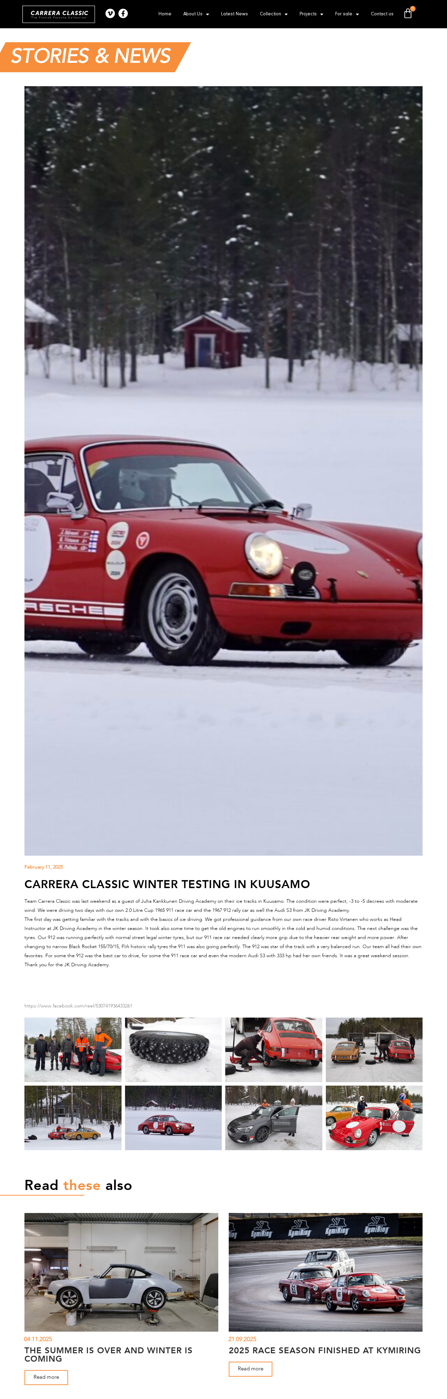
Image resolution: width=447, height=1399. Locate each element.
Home (165, 14)
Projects (308, 14)
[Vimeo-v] (110, 13)
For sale (343, 14)
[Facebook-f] (123, 13)
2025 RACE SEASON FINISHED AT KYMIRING (325, 1350)
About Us (193, 14)
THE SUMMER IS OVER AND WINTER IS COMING (108, 1354)
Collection (270, 14)
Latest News (234, 14)
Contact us (382, 14)
